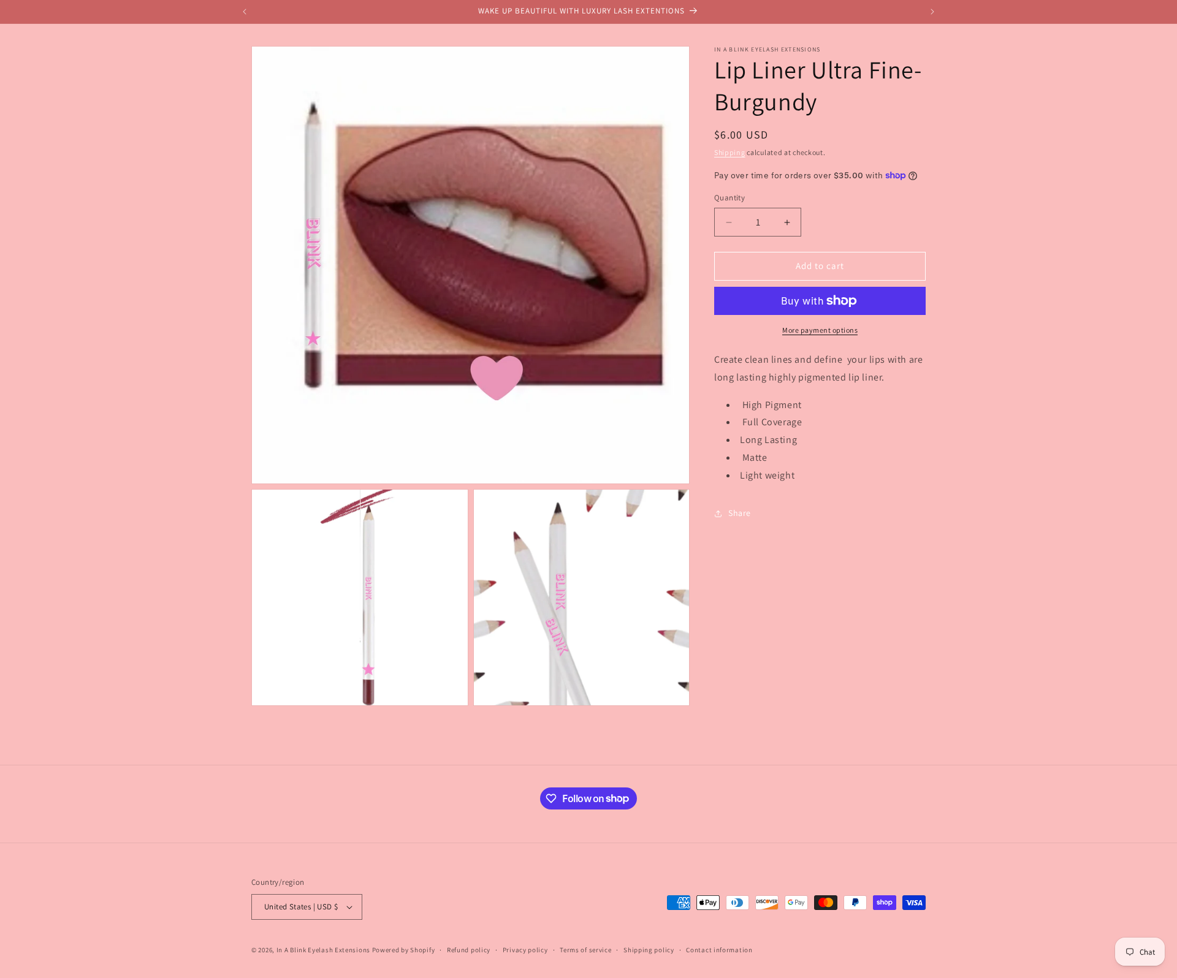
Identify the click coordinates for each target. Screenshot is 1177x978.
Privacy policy (525, 950)
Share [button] (739, 512)
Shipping (729, 152)
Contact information (719, 950)
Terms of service (585, 950)
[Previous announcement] (244, 11)
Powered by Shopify (403, 950)
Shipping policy (648, 950)
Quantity (729, 198)
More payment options (820, 330)
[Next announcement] (932, 11)
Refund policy (468, 950)
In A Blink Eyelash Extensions (323, 950)
